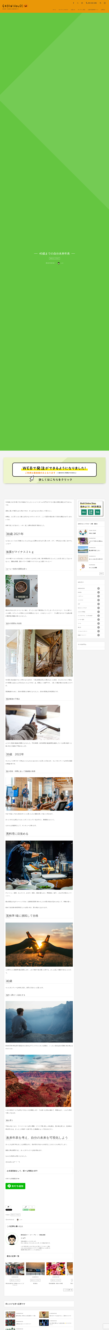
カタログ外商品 (88, 611)
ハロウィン (88, 596)
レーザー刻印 (88, 619)
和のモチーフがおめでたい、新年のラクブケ (60, 1315)
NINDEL (88, 592)
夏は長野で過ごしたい (94, 550)
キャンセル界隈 (93, 567)
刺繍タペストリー (88, 635)
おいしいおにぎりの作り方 (96, 559)
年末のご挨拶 (92, 533)
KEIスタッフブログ (54, 258)
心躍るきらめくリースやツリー (23, 1324)
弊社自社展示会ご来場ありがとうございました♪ (15, 1284)
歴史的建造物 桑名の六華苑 (56, 1283)
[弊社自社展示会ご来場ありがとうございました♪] (15, 1268)
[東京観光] (35, 1268)
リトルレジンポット (88, 631)
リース (88, 623)
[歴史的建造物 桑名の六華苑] (55, 1268)
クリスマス (88, 600)
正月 (88, 604)
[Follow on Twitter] (77, 3)
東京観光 (35, 1283)
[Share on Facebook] (73, 3)
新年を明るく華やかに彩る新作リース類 (25, 1315)
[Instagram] (82, 3)
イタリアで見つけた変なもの (96, 541)
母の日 (88, 627)
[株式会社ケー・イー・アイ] (15, 6)
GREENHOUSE (20, 1313)
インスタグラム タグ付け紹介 (88, 615)
